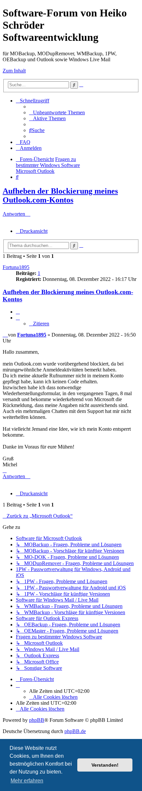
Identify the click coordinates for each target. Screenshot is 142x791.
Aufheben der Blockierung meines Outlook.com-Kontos (60, 195)
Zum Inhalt (14, 70)
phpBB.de (75, 731)
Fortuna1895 (16, 267)
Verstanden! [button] (105, 765)
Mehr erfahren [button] (27, 780)
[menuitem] (57, 112)
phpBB (36, 720)
